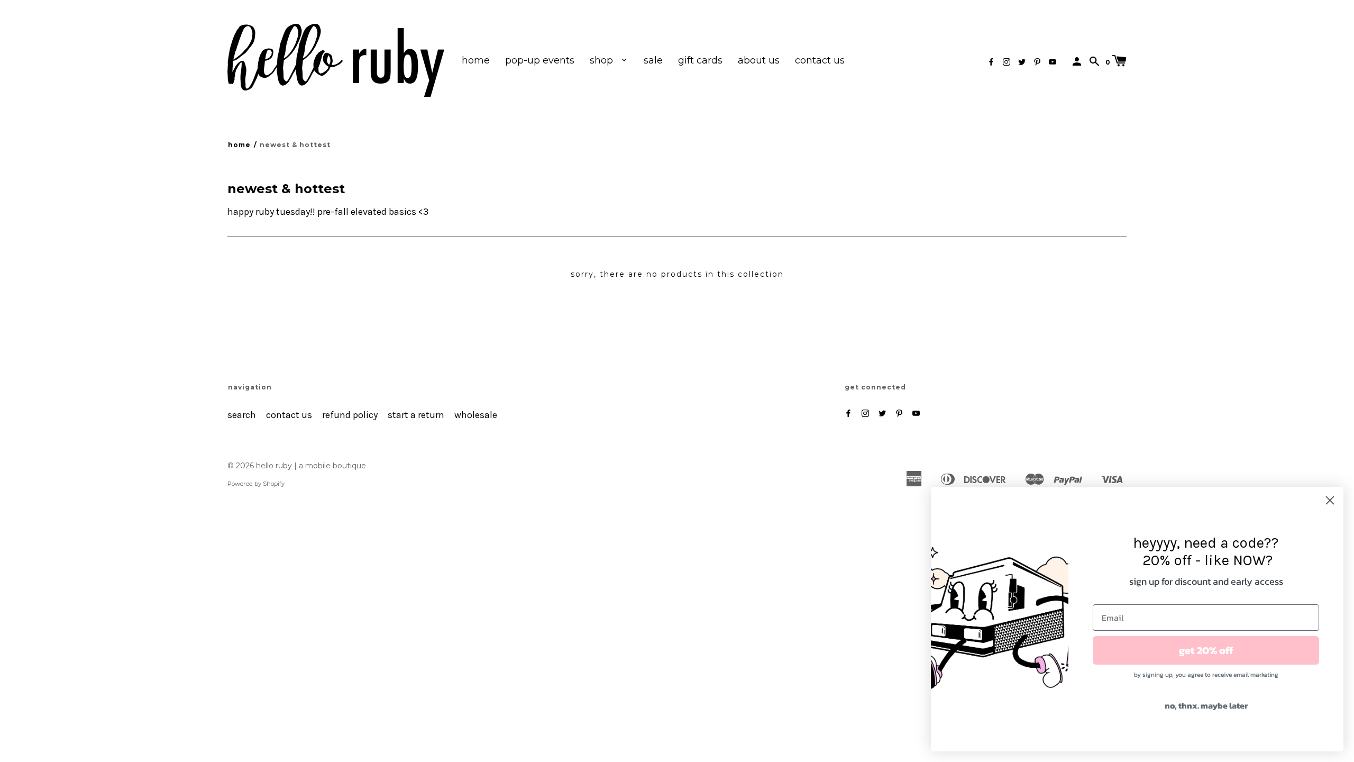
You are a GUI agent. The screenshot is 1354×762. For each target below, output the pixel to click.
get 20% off (1206, 650)
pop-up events (539, 60)
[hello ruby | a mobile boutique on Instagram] (1006, 62)
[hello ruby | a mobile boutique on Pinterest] (1037, 62)
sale (653, 60)
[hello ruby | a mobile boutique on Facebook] (991, 62)
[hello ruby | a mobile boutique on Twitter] (1022, 62)
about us (759, 60)
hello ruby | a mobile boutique (311, 465)
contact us (820, 60)
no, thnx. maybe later (1206, 705)
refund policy (350, 415)
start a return (416, 415)
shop (603, 60)
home (476, 60)
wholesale (475, 415)
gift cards (700, 60)
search (241, 415)
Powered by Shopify (256, 483)
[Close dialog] (1330, 500)
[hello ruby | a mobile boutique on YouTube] (1052, 62)
